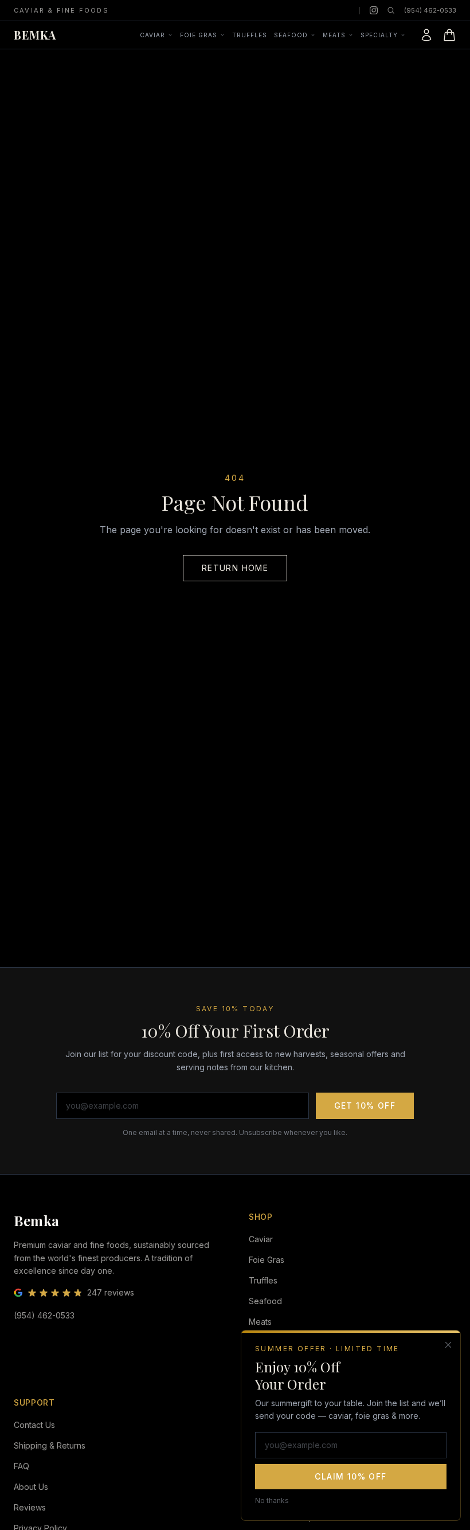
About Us (31, 1487)
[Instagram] (374, 10)
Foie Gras (198, 35)
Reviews (30, 1507)
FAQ (21, 1466)
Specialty (379, 35)
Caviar (152, 35)
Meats (334, 35)
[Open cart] (449, 35)
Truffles (249, 35)
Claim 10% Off (350, 1476)
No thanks (272, 1500)
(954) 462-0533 (430, 10)
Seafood (291, 35)
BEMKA (35, 34)
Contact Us (34, 1425)
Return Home (235, 568)
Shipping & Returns (49, 1445)
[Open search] (391, 10)
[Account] (426, 35)
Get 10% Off (364, 1105)
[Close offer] (448, 1345)
